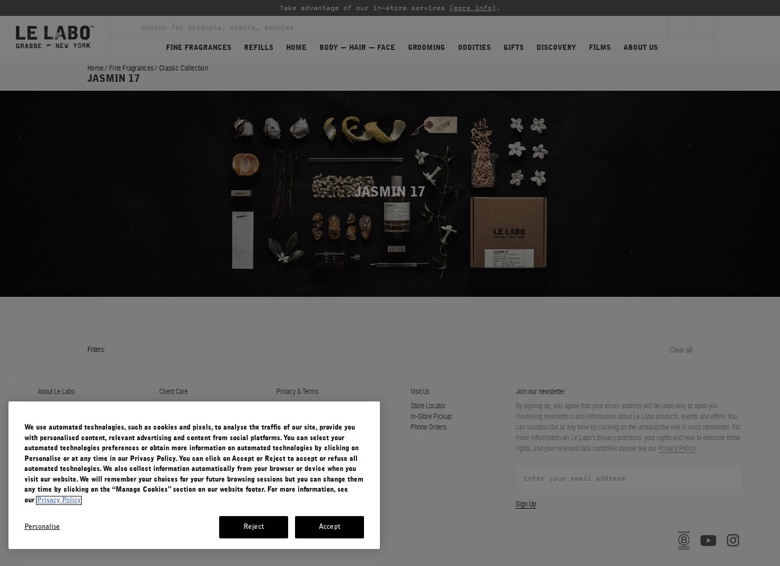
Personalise (42, 527)
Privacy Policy (59, 500)
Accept (329, 527)
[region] (194, 475)
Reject (254, 527)
